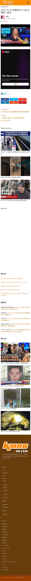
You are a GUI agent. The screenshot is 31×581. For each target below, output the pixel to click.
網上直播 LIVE (5, 532)
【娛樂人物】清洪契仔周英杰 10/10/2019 (12, 119)
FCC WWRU (5, 569)
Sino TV (4, 551)
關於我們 (4, 524)
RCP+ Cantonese (6, 548)
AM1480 (4, 559)
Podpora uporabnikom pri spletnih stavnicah (13, 282)
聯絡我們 (4, 540)
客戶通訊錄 (5, 507)
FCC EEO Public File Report (8, 561)
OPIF (3, 564)
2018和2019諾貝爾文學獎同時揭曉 (15, 112)
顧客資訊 (4, 500)
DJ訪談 (5, 494)
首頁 (3, 470)
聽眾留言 (4, 510)
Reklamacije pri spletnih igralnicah (10, 286)
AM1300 (4, 556)
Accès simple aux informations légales (12, 278)
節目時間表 (5, 473)
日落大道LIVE (4, 7)
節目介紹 (4, 478)
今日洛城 (4, 481)
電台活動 (5, 490)
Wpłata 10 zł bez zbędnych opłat (10, 289)
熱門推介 (5, 487)
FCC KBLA (4, 567)
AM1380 (4, 553)
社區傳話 (5, 485)
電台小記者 (5, 497)
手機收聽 (4, 529)
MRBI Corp (4, 542)
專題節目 (5, 514)
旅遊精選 (5, 504)
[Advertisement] (12, 257)
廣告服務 (4, 537)
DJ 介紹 (4, 475)
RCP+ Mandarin (6, 545)
